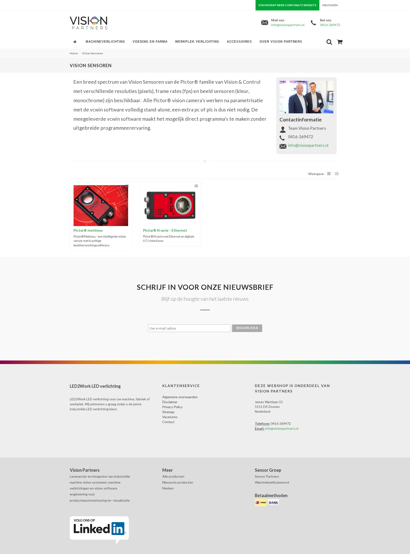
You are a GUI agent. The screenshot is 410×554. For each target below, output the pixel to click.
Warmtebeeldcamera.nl (272, 482)
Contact (168, 422)
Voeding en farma (150, 41)
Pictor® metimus (88, 230)
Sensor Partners (267, 476)
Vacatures (169, 417)
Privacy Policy (172, 407)
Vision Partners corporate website (287, 5)
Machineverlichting (105, 41)
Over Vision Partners (281, 41)
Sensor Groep (268, 470)
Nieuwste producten (177, 482)
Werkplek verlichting (197, 41)
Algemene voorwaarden (180, 397)
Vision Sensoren (92, 53)
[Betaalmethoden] (261, 502)
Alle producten (173, 476)
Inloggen (329, 5)
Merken (168, 488)
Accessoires (239, 41)
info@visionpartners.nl (287, 25)
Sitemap (168, 412)
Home (74, 53)
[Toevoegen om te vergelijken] (127, 186)
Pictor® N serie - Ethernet (165, 230)
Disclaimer (169, 402)
